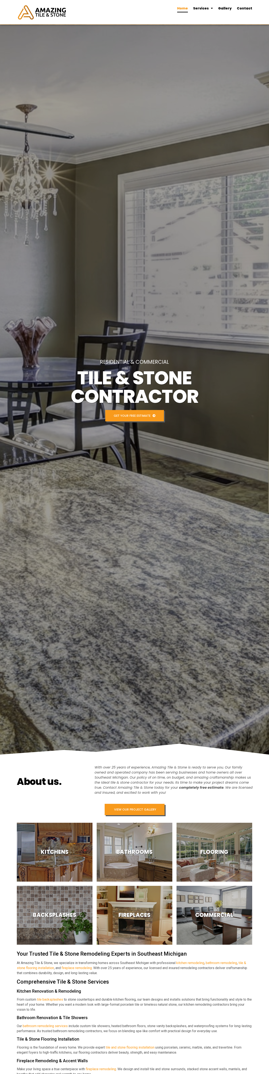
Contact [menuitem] (244, 8)
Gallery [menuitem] (225, 8)
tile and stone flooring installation (130, 1047)
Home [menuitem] (182, 8)
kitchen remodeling (190, 963)
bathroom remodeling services (45, 1026)
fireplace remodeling (77, 968)
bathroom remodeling (221, 963)
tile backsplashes (50, 999)
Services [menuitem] (201, 8)
